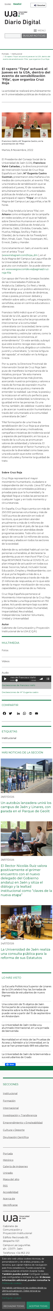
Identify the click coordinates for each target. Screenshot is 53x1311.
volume (41, 679)
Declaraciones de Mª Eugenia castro (20, 692)
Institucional (17, 54)
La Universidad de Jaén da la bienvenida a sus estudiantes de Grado (26, 1056)
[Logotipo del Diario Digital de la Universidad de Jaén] (22, 22)
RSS (5, 1185)
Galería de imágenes (15, 1166)
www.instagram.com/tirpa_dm (20, 255)
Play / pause (5, 679)
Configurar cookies (11, 1298)
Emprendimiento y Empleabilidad (23, 1122)
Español (17, 4)
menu (48, 679)
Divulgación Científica (16, 1137)
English (8, 4)
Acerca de (9, 1198)
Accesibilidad (10, 1192)
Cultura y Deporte (14, 1130)
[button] (26, 126)
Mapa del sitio (11, 1179)
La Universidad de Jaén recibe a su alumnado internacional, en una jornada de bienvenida (25, 1028)
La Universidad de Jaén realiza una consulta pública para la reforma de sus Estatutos (25, 954)
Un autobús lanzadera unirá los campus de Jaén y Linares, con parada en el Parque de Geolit (26, 807)
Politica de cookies (11, 1283)
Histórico (8, 1160)
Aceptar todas (38, 1306)
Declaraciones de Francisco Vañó (18, 685)
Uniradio (8, 1173)
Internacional (11, 1108)
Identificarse (10, 1205)
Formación (9, 1100)
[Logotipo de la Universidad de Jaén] (16, 13)
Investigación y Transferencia (20, 1115)
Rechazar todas (14, 1306)
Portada (5, 54)
